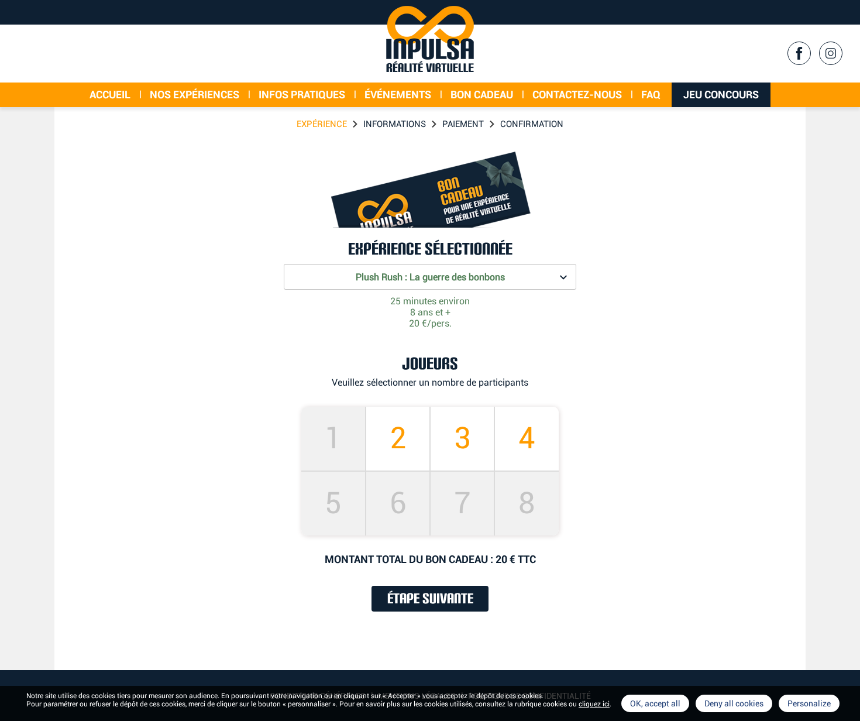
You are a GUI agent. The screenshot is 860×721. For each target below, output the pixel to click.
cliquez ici (594, 704)
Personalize (809, 703)
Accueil (110, 94)
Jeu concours (721, 94)
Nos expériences (194, 94)
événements (397, 94)
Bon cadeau (481, 94)
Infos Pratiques (302, 94)
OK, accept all (655, 703)
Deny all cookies (733, 703)
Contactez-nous (577, 94)
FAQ (651, 94)
